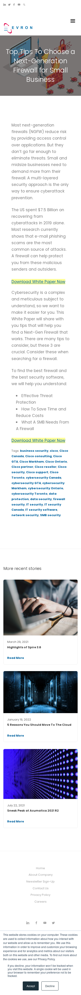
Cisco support (37, 472)
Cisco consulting (38, 456)
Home (40, 868)
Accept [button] (31, 986)
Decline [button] (50, 986)
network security (25, 515)
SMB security (50, 515)
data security (41, 499)
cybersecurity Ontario (45, 488)
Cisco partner (22, 467)
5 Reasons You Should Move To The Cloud (39, 725)
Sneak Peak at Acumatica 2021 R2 (33, 810)
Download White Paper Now (38, 281)
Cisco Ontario (56, 462)
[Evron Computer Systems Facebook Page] (14, 4)
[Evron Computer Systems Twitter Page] (9, 4)
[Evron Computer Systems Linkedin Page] (4, 4)
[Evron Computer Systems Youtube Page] (19, 4)
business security (34, 451)
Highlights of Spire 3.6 (24, 647)
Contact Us (41, 888)
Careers (40, 902)
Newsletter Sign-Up (40, 881)
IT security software (41, 510)
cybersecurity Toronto (29, 494)
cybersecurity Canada (43, 478)
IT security (34, 504)
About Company (41, 875)
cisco (54, 451)
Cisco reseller (45, 467)
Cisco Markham (31, 462)
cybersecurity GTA (26, 483)
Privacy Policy (40, 895)
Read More (15, 658)
